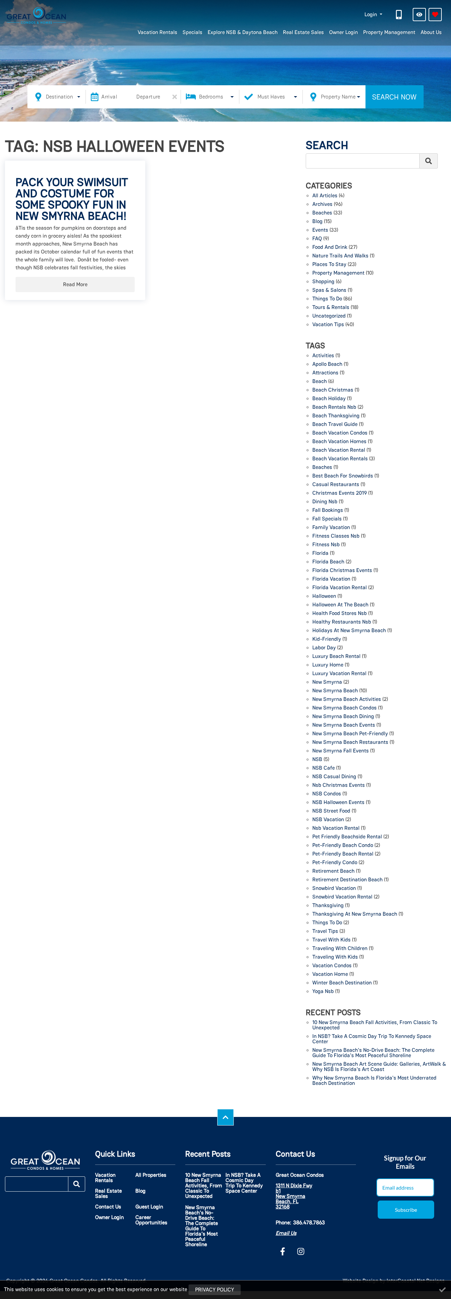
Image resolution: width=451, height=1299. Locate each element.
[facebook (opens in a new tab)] (284, 1251)
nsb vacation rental (336, 828)
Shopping (323, 282)
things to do (327, 923)
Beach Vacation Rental (338, 450)
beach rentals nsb (334, 407)
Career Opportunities (151, 1220)
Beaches (322, 213)
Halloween (324, 596)
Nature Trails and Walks (340, 256)
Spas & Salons (329, 290)
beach (319, 382)
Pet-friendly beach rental (342, 854)
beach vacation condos (339, 433)
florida (320, 553)
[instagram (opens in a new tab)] (301, 1251)
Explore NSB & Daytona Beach (243, 32)
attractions (325, 373)
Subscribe (406, 1209)
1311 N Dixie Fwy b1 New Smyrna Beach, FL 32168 (294, 1196)
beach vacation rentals (340, 459)
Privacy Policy (214, 1289)
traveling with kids (335, 957)
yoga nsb (323, 992)
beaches (322, 468)
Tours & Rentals (330, 308)
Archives (322, 205)
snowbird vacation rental (342, 897)
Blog (317, 222)
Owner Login (343, 32)
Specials (192, 32)
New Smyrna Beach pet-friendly (350, 734)
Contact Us (108, 1206)
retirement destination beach (347, 880)
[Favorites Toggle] (435, 14)
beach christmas (332, 390)
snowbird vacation (334, 889)
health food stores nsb (339, 614)
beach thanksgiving (336, 416)
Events (320, 230)
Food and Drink (329, 247)
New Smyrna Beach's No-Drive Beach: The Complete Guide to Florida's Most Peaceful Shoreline (373, 1053)
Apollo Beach (327, 364)
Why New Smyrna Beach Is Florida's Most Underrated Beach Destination (374, 1081)
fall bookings (327, 511)
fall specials (327, 519)
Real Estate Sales (303, 32)
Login (371, 14)
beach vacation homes (339, 442)
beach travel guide (335, 425)
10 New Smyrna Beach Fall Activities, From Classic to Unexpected (374, 1025)
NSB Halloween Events (338, 803)
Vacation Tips (328, 325)
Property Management (389, 32)
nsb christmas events (338, 785)
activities (323, 356)
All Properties (150, 1175)
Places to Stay (329, 265)
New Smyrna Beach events (343, 725)
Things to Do (327, 299)
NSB (317, 760)
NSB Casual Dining (334, 777)
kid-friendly (326, 639)
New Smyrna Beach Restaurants (350, 742)
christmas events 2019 (339, 493)
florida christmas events (342, 571)
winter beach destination (342, 983)
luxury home (327, 665)
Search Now (394, 96)
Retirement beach (333, 871)
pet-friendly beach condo (342, 846)
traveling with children (339, 949)
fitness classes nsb (336, 536)
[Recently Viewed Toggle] (419, 14)
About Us (431, 32)
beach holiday (329, 399)
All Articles (324, 196)
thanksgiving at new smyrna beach (354, 914)
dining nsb (324, 502)
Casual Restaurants (335, 485)
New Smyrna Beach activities (346, 700)
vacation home (330, 974)
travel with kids (331, 940)
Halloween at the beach (340, 605)
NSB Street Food (331, 811)
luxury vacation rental (339, 674)
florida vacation (331, 579)
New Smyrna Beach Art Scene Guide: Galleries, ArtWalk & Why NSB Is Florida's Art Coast (379, 1067)
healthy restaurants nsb (341, 622)
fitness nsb (326, 545)
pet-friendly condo (334, 863)
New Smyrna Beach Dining (343, 717)
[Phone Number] (399, 14)
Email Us (286, 1233)
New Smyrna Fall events (340, 751)
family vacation (331, 528)
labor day (324, 648)
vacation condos (332, 966)
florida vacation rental (339, 588)
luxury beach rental (336, 657)
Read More (75, 284)
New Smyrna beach (335, 691)
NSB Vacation (328, 820)
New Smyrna (327, 682)
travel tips (325, 932)
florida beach (328, 562)
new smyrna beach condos (344, 708)
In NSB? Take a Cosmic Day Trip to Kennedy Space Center (371, 1039)
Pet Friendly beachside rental (347, 837)
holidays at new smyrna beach (349, 631)
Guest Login (149, 1206)
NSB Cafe (323, 768)
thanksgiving (328, 906)
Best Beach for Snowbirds (342, 476)
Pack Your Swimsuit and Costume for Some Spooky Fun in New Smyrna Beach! (72, 198)
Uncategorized (329, 316)
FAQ (317, 239)
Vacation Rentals (157, 32)
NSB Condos (326, 794)
